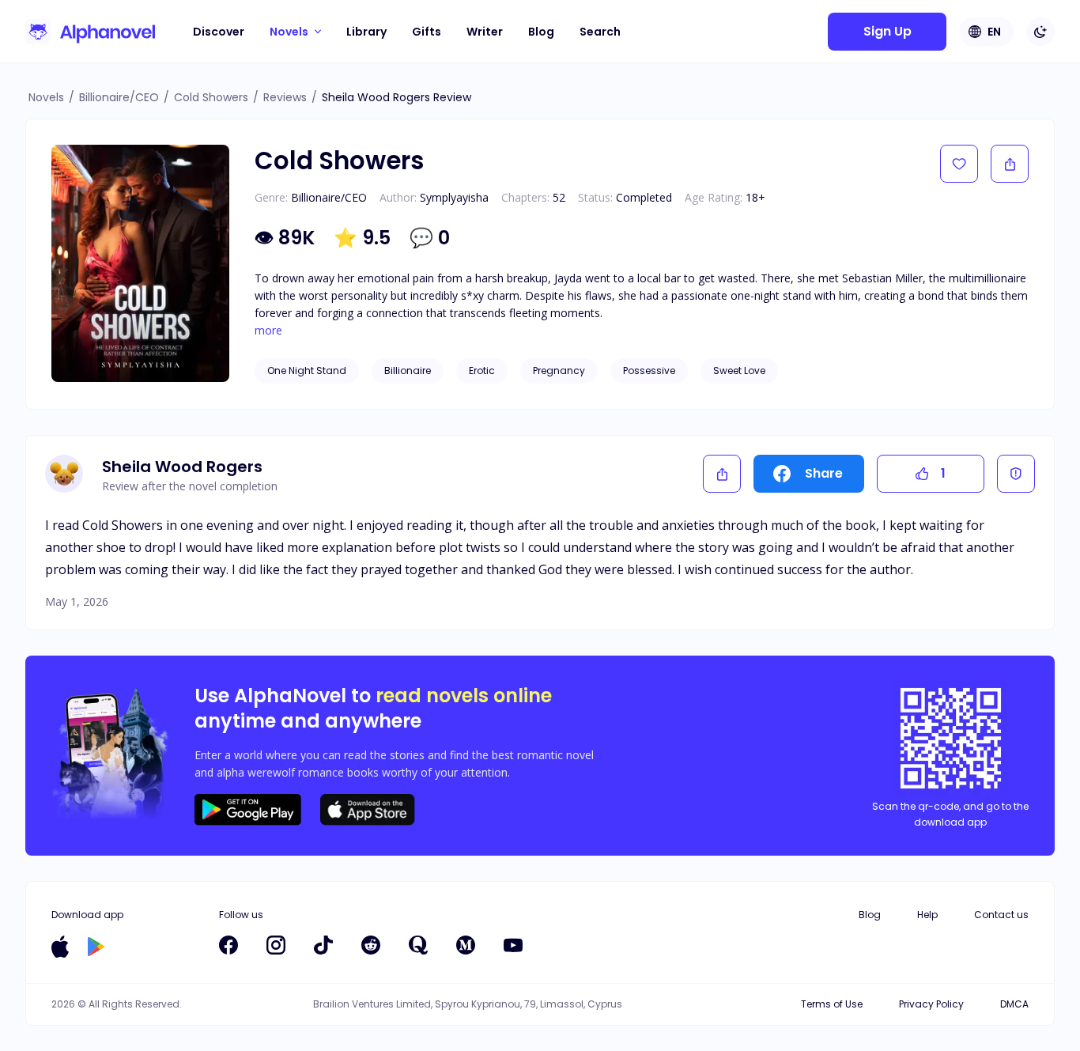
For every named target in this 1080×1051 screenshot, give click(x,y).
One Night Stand (306, 370)
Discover (218, 32)
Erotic (482, 370)
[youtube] (513, 945)
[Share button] (1010, 164)
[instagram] (275, 945)
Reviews (285, 97)
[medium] (465, 945)
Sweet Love (739, 370)
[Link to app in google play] (96, 946)
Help (927, 914)
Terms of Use (832, 1004)
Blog (541, 32)
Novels (46, 97)
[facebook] (228, 945)
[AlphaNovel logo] (90, 31)
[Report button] (1016, 474)
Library (366, 32)
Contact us (1001, 914)
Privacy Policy (931, 1004)
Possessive (649, 370)
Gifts (426, 32)
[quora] (418, 945)
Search (600, 32)
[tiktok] (323, 945)
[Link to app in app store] (60, 947)
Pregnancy (559, 370)
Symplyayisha (454, 197)
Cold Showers (211, 97)
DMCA (1014, 1004)
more (268, 330)
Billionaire (407, 370)
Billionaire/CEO (119, 97)
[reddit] (370, 945)
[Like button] (959, 164)
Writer (484, 32)
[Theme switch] (1040, 31)
